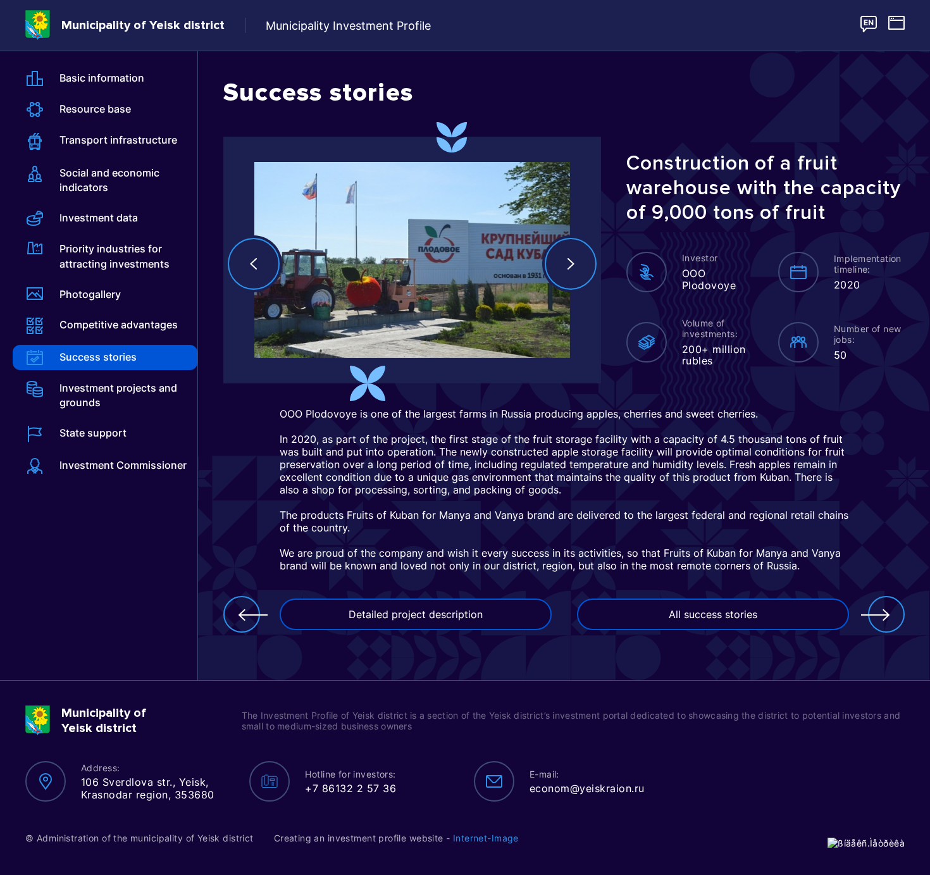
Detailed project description (416, 614)
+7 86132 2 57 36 (350, 788)
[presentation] (253, 263)
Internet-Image (486, 838)
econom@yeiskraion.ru (587, 788)
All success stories (713, 614)
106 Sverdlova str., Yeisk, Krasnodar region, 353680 (147, 788)
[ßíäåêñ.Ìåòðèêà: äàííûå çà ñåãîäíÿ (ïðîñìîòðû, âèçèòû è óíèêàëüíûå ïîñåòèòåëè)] (866, 843)
